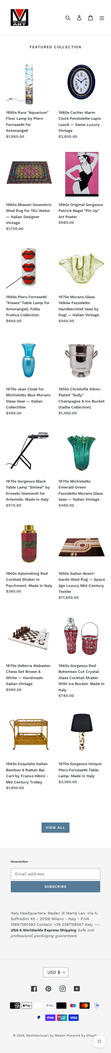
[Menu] (101, 17)
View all (55, 827)
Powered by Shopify (82, 1035)
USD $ (53, 972)
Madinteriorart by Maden (45, 1035)
